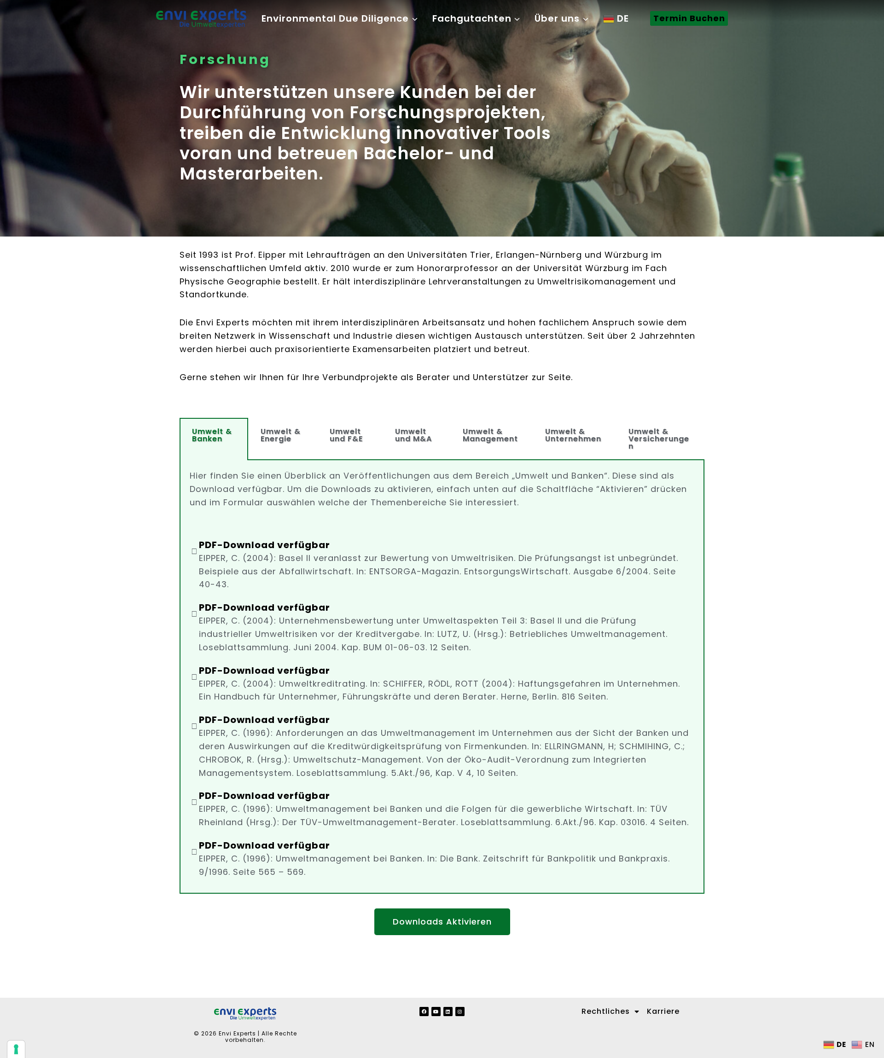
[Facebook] (424, 1011)
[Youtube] (436, 1011)
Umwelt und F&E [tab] (346, 435)
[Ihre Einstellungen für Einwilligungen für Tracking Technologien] (16, 1049)
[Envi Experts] (201, 18)
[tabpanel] (442, 676)
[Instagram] (460, 1011)
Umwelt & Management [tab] (490, 435)
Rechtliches (606, 1011)
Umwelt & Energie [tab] (281, 435)
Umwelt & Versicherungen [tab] (658, 438)
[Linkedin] (448, 1011)
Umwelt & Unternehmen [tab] (573, 435)
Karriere (663, 1011)
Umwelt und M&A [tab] (413, 435)
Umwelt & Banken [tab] (212, 435)
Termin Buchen (689, 18)
